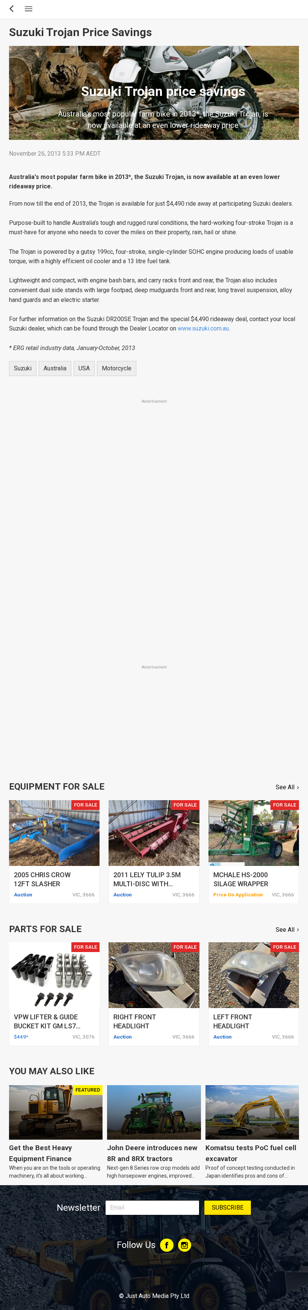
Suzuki (23, 368)
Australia (55, 368)
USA (84, 368)
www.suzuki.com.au (203, 328)
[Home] (154, 1275)
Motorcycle (116, 368)
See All (285, 787)
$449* (21, 1037)
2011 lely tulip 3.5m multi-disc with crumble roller (147, 884)
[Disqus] (154, 559)
